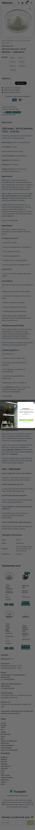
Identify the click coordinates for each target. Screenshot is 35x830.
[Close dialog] (34, 402)
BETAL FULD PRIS (26, 422)
